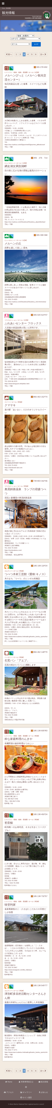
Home (3, 8)
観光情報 (8, 8)
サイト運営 (27, 1098)
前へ (9, 54)
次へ (42, 54)
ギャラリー (27, 1092)
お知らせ (44, 1092)
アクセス (10, 1092)
